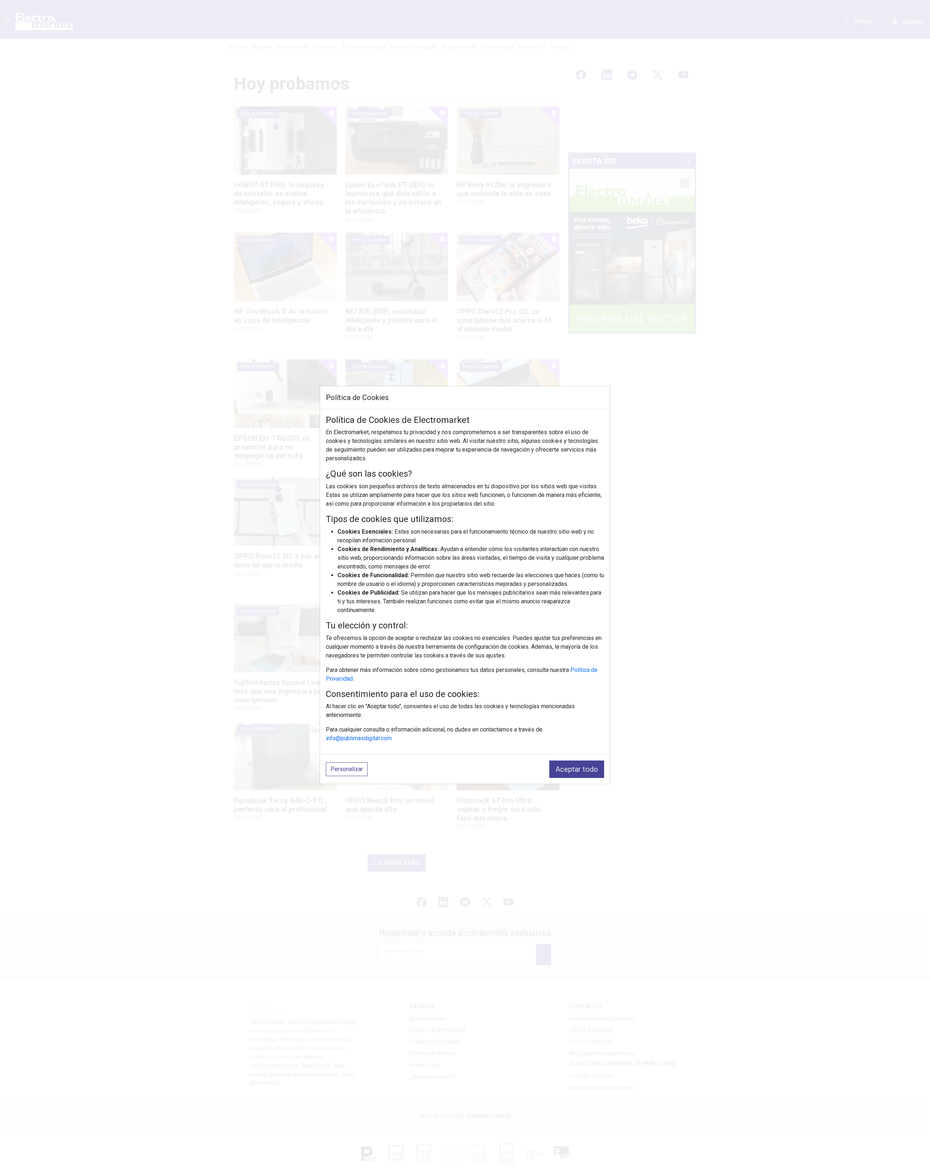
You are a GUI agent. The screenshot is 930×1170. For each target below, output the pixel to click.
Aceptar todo (576, 769)
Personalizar (347, 769)
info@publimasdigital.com (359, 738)
